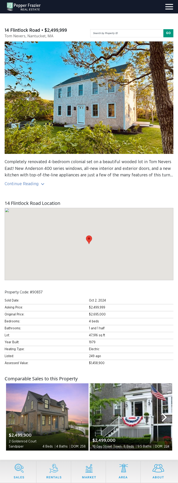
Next (166, 417)
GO (168, 33)
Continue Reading (22, 184)
